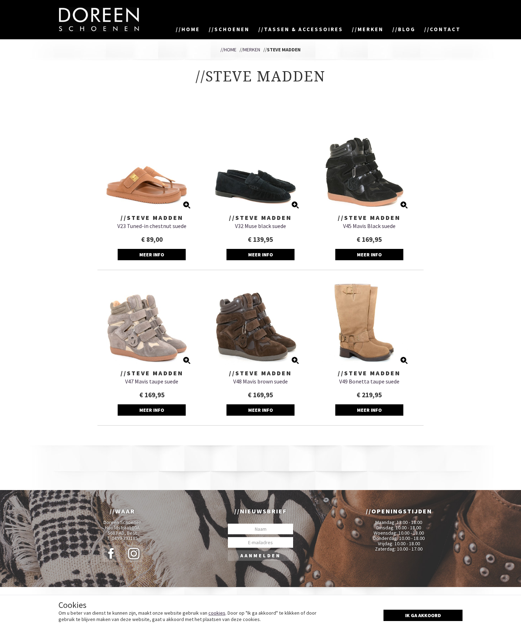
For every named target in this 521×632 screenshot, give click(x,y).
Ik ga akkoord (423, 615)
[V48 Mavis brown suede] (261, 321)
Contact (445, 29)
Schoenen (232, 29)
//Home (228, 49)
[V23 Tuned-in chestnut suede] (152, 166)
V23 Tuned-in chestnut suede (151, 226)
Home (190, 29)
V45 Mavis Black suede (369, 226)
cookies (216, 613)
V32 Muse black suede (260, 226)
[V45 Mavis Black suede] (369, 166)
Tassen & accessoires (303, 29)
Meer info (151, 254)
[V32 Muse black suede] (261, 166)
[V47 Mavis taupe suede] (152, 321)
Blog (406, 29)
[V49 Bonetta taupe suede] (369, 321)
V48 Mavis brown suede (260, 381)
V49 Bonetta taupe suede (369, 381)
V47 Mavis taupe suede (151, 381)
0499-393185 (125, 538)
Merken (370, 29)
